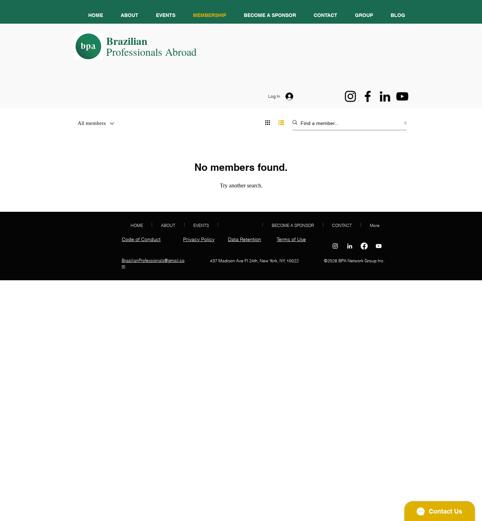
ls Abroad (176, 51)
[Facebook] (367, 96)
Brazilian (126, 40)
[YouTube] (402, 96)
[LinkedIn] (385, 96)
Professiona (130, 51)
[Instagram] (350, 96)
